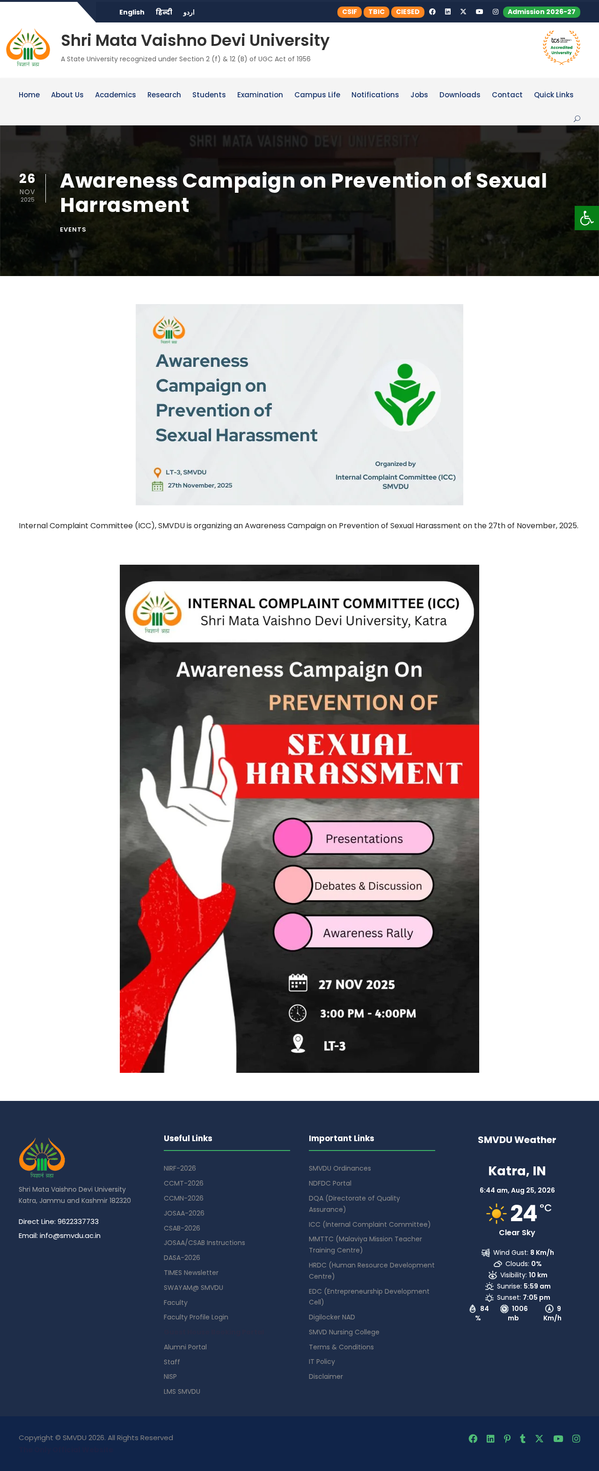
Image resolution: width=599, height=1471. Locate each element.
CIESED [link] (408, 11)
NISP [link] (170, 1376)
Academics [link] (115, 95)
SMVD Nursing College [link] (344, 1332)
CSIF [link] (349, 11)
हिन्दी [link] (164, 12)
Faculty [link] (176, 1302)
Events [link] (73, 229)
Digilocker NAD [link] (332, 1317)
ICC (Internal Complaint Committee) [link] (370, 1224)
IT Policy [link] (322, 1361)
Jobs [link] (419, 95)
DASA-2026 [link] (182, 1257)
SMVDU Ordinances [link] (340, 1168)
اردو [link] (189, 12)
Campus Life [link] (317, 95)
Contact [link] (507, 95)
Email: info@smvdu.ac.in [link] (60, 1235)
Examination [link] (260, 95)
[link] (587, 218)
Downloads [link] (460, 95)
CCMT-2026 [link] (184, 1183)
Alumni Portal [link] (185, 1347)
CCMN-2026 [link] (184, 1198)
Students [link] (209, 95)
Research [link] (164, 95)
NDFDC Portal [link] (330, 1183)
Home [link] (29, 95)
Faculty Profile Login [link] (196, 1317)
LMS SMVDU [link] (182, 1391)
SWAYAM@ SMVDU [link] (193, 1287)
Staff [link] (172, 1362)
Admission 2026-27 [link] (542, 11)
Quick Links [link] (554, 95)
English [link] (132, 12)
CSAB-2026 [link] (182, 1228)
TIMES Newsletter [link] (191, 1272)
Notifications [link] (375, 95)
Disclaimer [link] (326, 1376)
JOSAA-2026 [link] (184, 1213)
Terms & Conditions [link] (341, 1347)
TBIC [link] (376, 11)
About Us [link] (67, 95)
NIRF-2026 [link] (180, 1168)
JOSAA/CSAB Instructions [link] (204, 1242)
